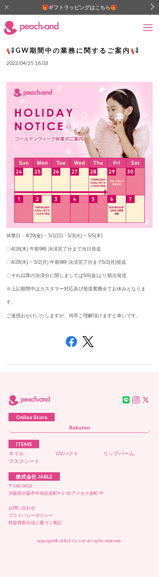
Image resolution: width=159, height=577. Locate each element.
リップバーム (118, 453)
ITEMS (24, 444)
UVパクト (67, 453)
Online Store (31, 417)
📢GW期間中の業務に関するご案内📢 (73, 50)
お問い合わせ (22, 508)
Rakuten (79, 427)
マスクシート (24, 461)
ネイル (16, 453)
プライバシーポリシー (31, 515)
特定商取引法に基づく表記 (35, 522)
